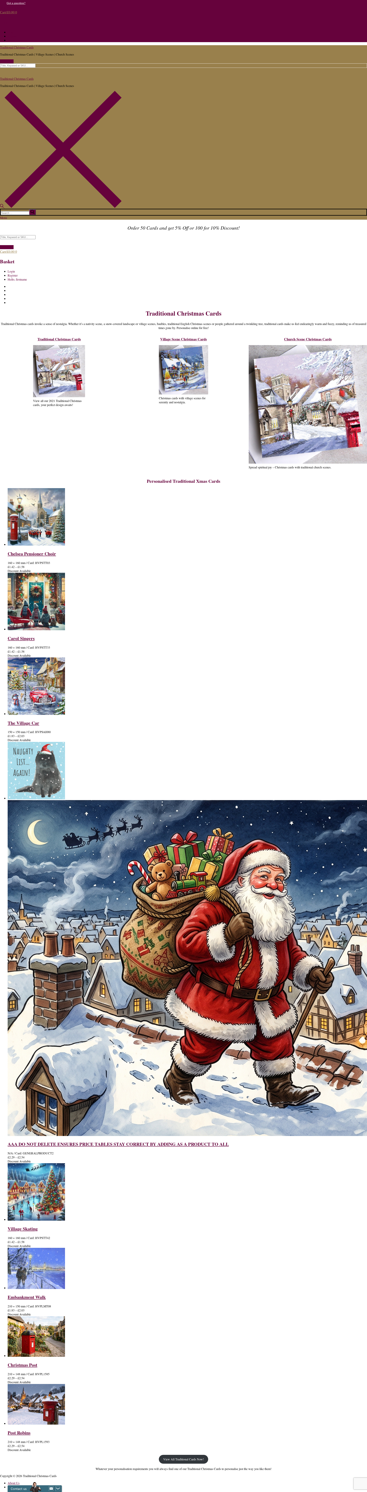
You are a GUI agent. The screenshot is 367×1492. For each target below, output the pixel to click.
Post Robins (19, 1432)
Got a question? (16, 3)
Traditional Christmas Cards (17, 47)
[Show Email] (51, 1488)
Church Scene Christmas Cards (308, 339)
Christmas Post (22, 1364)
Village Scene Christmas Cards (183, 339)
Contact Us (7, 61)
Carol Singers (21, 638)
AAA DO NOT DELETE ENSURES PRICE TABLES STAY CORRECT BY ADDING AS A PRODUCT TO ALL (118, 1144)
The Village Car (23, 722)
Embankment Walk (27, 1297)
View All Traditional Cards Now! (183, 1459)
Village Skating (23, 1228)
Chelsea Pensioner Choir (32, 553)
